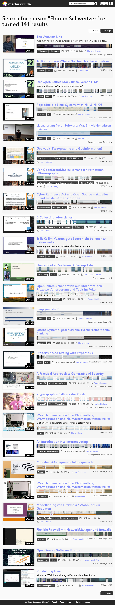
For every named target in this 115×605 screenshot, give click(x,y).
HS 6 (49, 71)
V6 (49, 114)
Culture (41, 71)
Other (40, 96)
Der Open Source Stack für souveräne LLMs (67, 82)
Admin (40, 472)
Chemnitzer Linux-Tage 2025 (99, 322)
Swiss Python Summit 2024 (100, 362)
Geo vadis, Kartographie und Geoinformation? (69, 149)
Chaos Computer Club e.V (38, 602)
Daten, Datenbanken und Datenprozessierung (57, 183)
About (54, 602)
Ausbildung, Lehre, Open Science (51, 158)
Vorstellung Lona (49, 571)
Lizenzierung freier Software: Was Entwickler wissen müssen (74, 127)
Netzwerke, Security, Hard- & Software (54, 227)
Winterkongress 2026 (103, 231)
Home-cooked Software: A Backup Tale (65, 265)
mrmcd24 (42, 383)
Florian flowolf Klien (92, 560)
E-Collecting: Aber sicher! (55, 218)
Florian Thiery (52, 187)
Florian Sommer (85, 96)
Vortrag (41, 114)
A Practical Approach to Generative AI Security (70, 374)
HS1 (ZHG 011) (74, 158)
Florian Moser (45, 231)
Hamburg (54, 51)
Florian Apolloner (79, 472)
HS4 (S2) (56, 299)
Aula (40, 363)
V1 (49, 319)
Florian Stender (46, 162)
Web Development (46, 586)
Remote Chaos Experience (101, 55)
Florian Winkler (85, 319)
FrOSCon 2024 (106, 433)
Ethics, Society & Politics (48, 451)
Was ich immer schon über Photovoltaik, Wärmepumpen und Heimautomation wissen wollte (74, 417)
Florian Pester (84, 114)
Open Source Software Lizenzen (59, 551)
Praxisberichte (44, 208)
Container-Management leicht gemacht (65, 463)
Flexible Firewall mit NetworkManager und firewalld (74, 530)
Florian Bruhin (82, 363)
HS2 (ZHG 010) (86, 183)
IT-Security (42, 51)
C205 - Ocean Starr (57, 383)
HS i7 (53, 560)
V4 (49, 139)
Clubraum (78, 227)
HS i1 (53, 275)
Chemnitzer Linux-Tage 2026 (99, 118)
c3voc (87, 602)
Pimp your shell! (48, 309)
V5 (49, 343)
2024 (47, 363)
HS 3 (48, 96)
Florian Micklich (101, 208)
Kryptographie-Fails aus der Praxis (61, 395)
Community (43, 560)
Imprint (70, 602)
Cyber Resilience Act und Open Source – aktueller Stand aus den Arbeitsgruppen (72, 196)
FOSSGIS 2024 (106, 522)
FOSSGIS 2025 (106, 303)
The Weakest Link (49, 37)
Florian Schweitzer (95, 51)
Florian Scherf (88, 586)
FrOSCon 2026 (106, 70)
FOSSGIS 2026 (106, 162)
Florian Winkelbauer (92, 275)
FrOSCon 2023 (106, 585)
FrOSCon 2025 (106, 256)
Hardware (42, 497)
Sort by (93, 31)
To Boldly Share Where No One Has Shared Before (73, 61)
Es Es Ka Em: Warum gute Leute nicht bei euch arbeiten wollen (72, 240)
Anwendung (43, 275)
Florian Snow (84, 71)
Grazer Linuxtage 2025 (102, 278)
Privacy (79, 602)
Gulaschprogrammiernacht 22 (99, 455)
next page (106, 31)
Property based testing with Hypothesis (65, 353)
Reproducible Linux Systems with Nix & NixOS (70, 105)
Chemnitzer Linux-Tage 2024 (99, 539)
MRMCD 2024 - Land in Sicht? (99, 387)
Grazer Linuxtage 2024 (102, 471)
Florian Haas (87, 257)
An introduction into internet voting (62, 442)
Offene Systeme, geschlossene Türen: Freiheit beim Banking (73, 332)
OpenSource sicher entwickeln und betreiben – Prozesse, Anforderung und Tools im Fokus (70, 288)
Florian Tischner (100, 404)
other (40, 433)
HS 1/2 (50, 257)
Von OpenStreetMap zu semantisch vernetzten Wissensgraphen (70, 172)
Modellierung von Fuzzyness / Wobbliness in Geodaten (68, 507)
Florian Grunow (100, 383)
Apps (62, 602)
